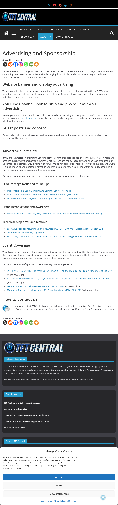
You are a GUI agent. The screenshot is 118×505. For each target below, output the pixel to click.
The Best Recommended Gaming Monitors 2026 (26, 421)
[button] (30, 29)
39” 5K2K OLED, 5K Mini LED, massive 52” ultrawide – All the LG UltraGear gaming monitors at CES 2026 (60, 270)
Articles (41, 29)
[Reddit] (10, 64)
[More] (36, 64)
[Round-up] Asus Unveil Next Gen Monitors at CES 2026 (35, 286)
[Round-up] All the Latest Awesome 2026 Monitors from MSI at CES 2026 (44, 290)
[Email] (31, 64)
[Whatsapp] (26, 64)
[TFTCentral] (6, 33)
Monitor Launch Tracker (15, 409)
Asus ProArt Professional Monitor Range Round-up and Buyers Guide (42, 194)
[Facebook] (15, 64)
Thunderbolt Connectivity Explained (25, 232)
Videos (71, 29)
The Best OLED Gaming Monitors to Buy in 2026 (26, 415)
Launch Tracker (65, 36)
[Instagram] (20, 64)
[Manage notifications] (103, 497)
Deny (59, 485)
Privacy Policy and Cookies (64, 501)
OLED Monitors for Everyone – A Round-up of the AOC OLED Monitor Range (45, 198)
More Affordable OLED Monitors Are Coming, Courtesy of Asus (39, 190)
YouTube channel (29, 118)
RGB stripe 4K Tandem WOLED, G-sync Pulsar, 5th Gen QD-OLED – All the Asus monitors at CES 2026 (58, 278)
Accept (59, 476)
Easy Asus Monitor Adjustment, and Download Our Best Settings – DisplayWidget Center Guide (56, 228)
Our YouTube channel (14, 427)
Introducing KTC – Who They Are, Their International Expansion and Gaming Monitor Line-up (54, 213)
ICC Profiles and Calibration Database (22, 402)
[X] (5, 64)
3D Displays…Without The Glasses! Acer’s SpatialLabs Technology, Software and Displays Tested (56, 236)
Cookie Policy (46, 501)
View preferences (59, 493)
